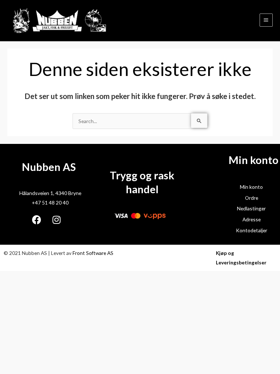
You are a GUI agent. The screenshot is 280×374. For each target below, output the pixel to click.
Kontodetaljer (251, 230)
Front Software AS (93, 253)
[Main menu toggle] (266, 20)
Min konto (251, 187)
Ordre (251, 198)
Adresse (251, 219)
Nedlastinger (251, 208)
